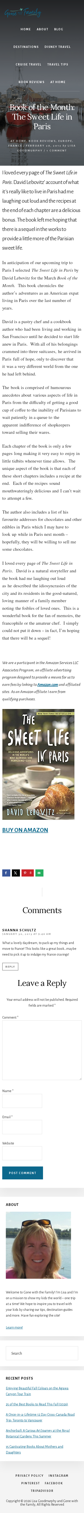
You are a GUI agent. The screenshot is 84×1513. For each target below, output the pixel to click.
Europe (65, 141)
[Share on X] (16, 873)
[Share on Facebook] (6, 873)
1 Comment (57, 150)
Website (8, 1143)
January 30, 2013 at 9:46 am (26, 934)
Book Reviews (42, 141)
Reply (10, 966)
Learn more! (14, 1327)
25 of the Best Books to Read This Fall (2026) (37, 1404)
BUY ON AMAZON (25, 830)
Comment (10, 1017)
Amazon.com (47, 684)
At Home (18, 141)
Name (7, 1091)
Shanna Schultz (19, 930)
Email (7, 1117)
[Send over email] (39, 873)
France (15, 145)
